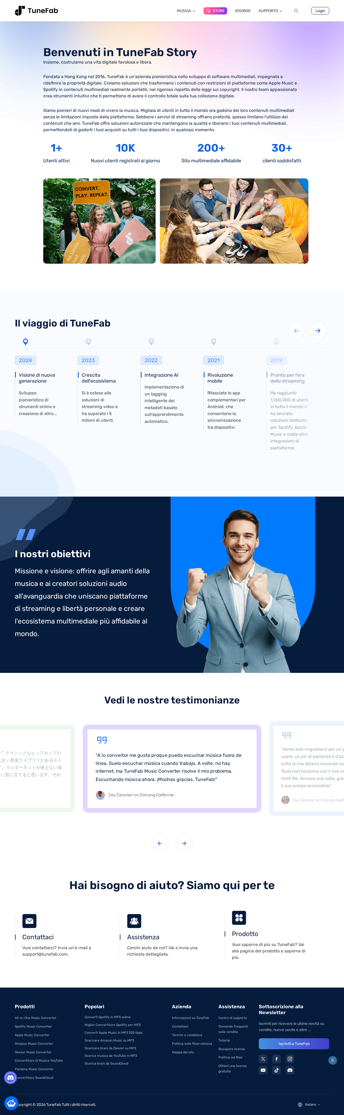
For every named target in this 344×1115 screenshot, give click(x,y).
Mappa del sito (183, 1052)
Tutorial (224, 1040)
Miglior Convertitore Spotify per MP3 (113, 1025)
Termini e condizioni (187, 1035)
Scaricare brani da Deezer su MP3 (110, 1048)
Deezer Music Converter (33, 1052)
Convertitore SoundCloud (34, 1078)
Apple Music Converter (32, 1035)
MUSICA (184, 11)
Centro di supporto (232, 1018)
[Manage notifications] (332, 1060)
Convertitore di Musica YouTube (39, 1060)
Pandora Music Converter (34, 1069)
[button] (318, 330)
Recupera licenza (231, 1049)
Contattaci (180, 1026)
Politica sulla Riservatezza (192, 1044)
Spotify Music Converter (33, 1026)
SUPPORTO (268, 11)
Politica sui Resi (230, 1057)
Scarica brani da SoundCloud (106, 1063)
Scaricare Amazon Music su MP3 (109, 1040)
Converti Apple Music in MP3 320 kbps (113, 1033)
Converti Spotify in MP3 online (108, 1017)
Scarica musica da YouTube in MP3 (111, 1056)
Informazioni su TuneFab (190, 1018)
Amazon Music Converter (34, 1044)
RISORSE (242, 11)
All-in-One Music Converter (35, 1018)
